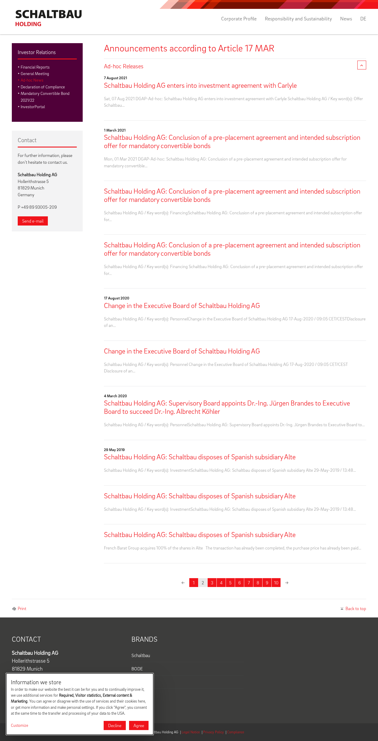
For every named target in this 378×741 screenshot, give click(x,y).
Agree (138, 725)
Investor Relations (37, 52)
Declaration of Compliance (43, 86)
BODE (137, 669)
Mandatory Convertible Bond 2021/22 (45, 96)
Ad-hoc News (32, 79)
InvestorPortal (33, 106)
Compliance (235, 732)
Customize (19, 725)
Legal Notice (191, 732)
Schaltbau (140, 655)
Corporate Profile (239, 19)
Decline (114, 725)
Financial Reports (35, 66)
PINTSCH (140, 682)
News (346, 19)
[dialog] (80, 704)
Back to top (356, 608)
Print (22, 608)
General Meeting (35, 73)
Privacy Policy (213, 732)
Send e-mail (32, 220)
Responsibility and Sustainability (298, 19)
